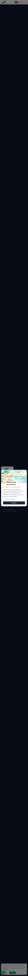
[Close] (25, 472)
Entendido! (14, 503)
